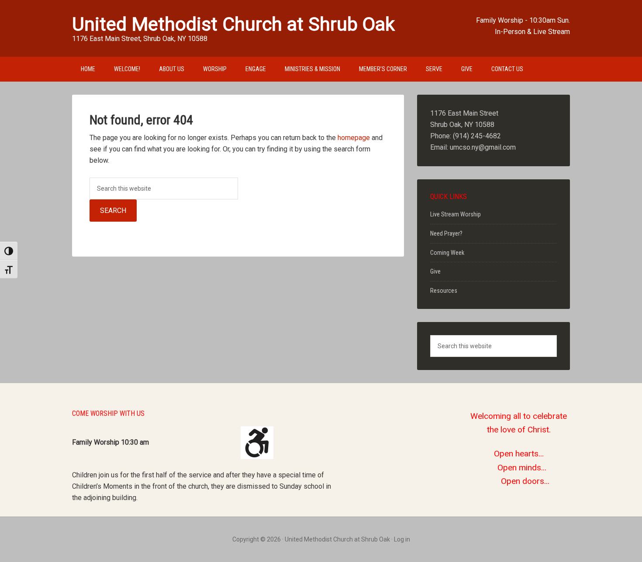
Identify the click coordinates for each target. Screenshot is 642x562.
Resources (443, 290)
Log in (402, 539)
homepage (354, 138)
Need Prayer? (446, 233)
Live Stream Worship (455, 214)
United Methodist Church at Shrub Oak (233, 24)
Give (435, 271)
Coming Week (447, 252)
